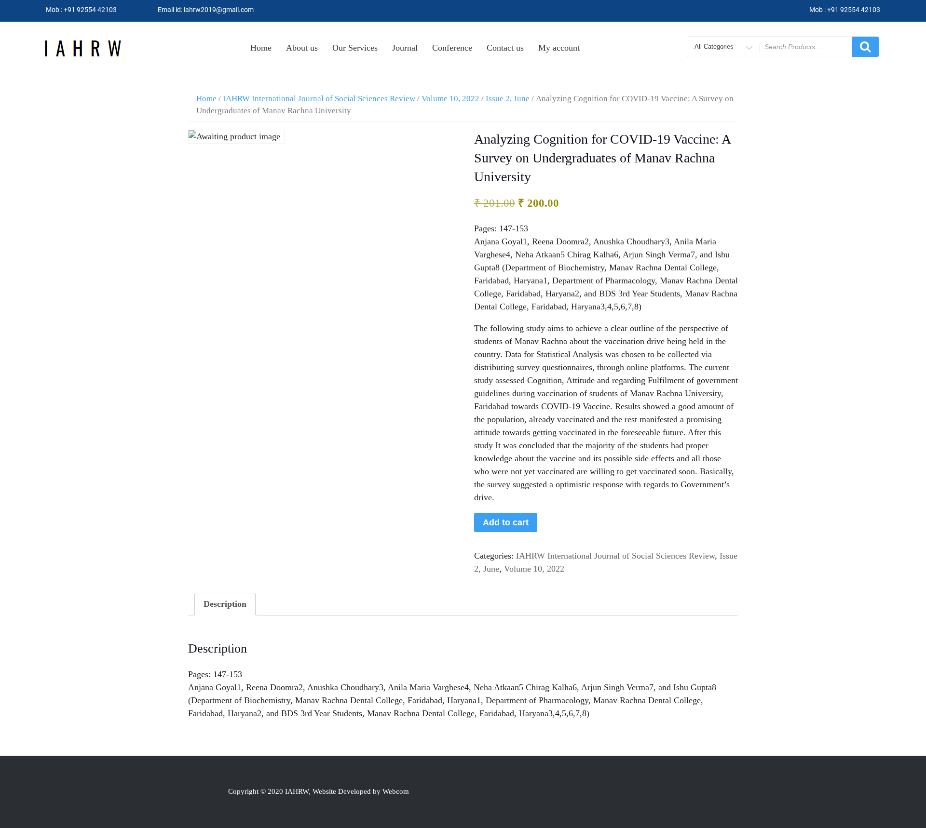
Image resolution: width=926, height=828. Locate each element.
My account (559, 48)
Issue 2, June (508, 98)
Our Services (355, 48)
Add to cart (506, 522)
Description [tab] (225, 604)
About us (302, 48)
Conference (452, 48)
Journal (405, 48)
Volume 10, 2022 (450, 98)
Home (261, 48)
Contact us (505, 48)
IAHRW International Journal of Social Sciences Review (319, 98)
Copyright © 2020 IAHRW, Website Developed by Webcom (318, 791)
